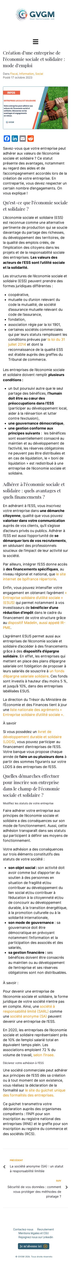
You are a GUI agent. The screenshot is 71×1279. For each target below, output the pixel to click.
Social (39, 73)
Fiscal (14, 73)
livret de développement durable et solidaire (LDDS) (32, 737)
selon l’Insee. (43, 1055)
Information (26, 73)
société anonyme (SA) (28, 1016)
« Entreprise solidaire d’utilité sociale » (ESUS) (35, 598)
